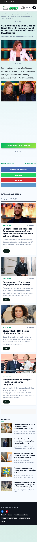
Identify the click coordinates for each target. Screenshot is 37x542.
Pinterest (18, 180)
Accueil (3, 515)
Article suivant (30, 163)
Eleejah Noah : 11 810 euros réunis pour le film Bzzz (16, 332)
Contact (10, 515)
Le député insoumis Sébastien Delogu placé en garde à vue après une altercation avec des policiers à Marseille (18, 232)
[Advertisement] (18, 122)
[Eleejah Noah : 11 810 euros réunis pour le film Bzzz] (18, 315)
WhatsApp (18, 175)
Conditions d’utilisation (21, 515)
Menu (34, 7)
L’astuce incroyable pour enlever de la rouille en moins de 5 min (25, 470)
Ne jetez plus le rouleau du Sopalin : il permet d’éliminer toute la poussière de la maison (24, 455)
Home (3, 14)
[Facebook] (1, 2)
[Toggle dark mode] (23, 8)
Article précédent (7, 163)
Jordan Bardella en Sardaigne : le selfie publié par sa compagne (17, 382)
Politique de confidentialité (9, 518)
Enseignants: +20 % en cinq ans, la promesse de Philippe (16, 283)
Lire (6, 251)
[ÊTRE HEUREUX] (26, 7)
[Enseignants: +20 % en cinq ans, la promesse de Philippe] (18, 266)
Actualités (9, 14)
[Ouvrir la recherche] (30, 7)
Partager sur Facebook (18, 169)
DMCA (3, 521)
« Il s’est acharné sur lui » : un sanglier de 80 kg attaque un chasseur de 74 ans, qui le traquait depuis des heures (24, 485)
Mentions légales (24, 518)
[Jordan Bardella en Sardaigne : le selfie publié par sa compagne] (18, 363)
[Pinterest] (4, 2)
